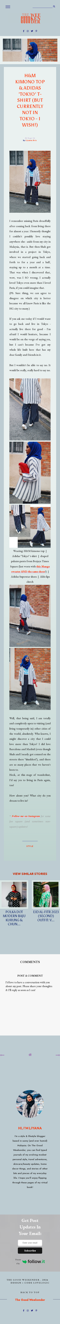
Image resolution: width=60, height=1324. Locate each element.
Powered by (18, 1262)
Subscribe (30, 1250)
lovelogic (41, 1282)
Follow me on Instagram (26, 816)
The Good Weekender (23, 1279)
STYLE (30, 846)
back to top (30, 1292)
